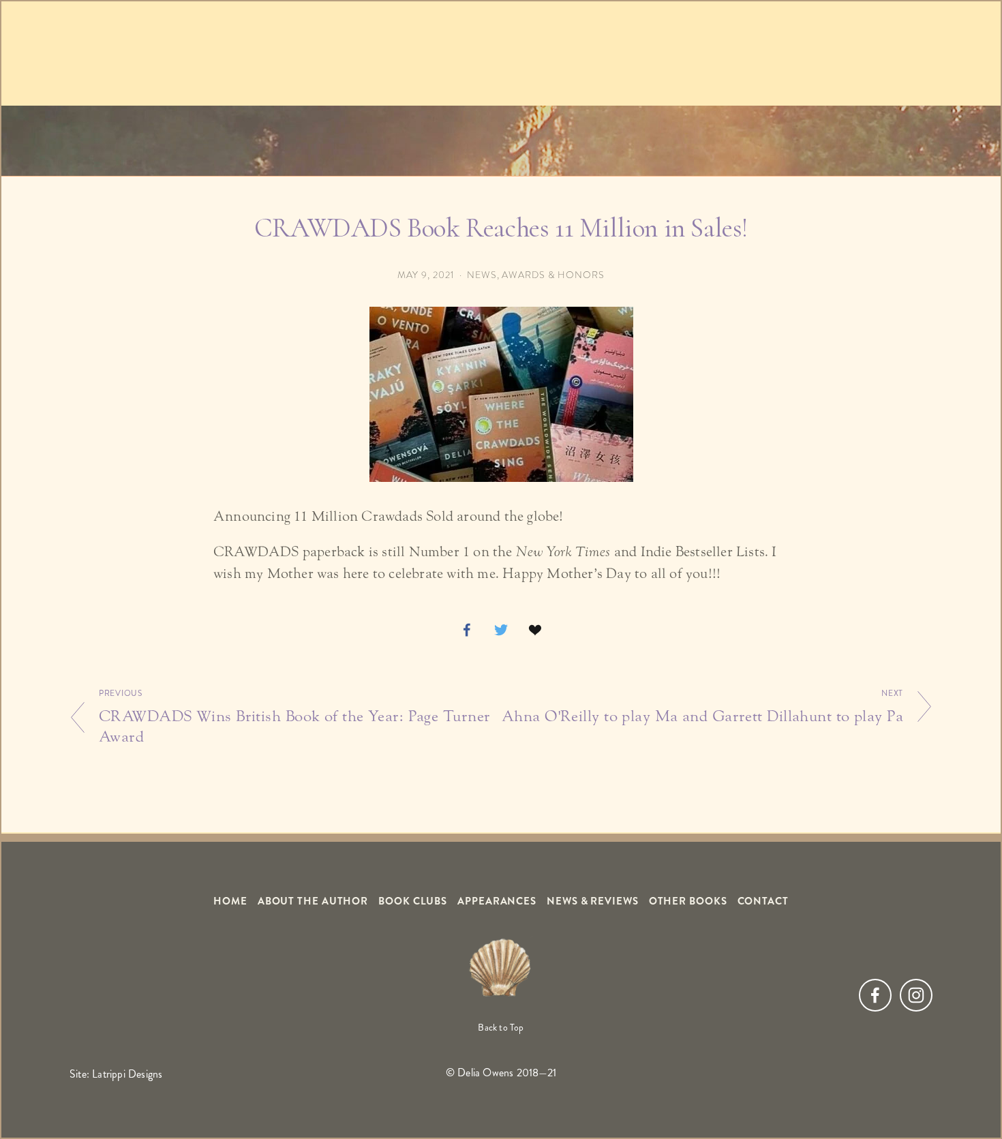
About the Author (313, 901)
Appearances (496, 901)
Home (230, 901)
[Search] (179, 53)
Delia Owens (501, 154)
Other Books (688, 901)
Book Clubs (412, 901)
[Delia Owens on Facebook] (875, 995)
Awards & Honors (553, 275)
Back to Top (500, 1027)
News (482, 275)
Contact (763, 901)
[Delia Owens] (916, 995)
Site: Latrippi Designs (116, 1074)
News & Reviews (593, 901)
